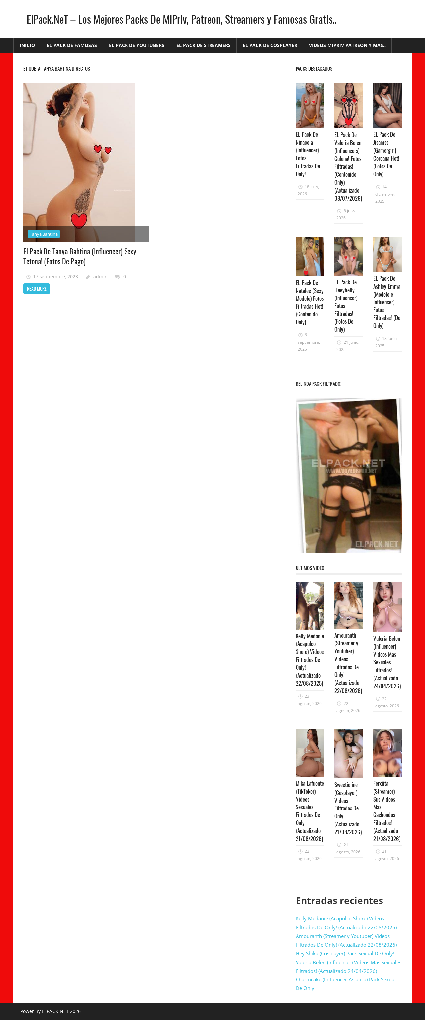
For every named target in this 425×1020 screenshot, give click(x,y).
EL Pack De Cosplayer (270, 45)
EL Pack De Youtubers (136, 45)
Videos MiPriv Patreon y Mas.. (347, 45)
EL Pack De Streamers (203, 45)
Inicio (27, 45)
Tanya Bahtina (44, 234)
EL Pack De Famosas (72, 45)
